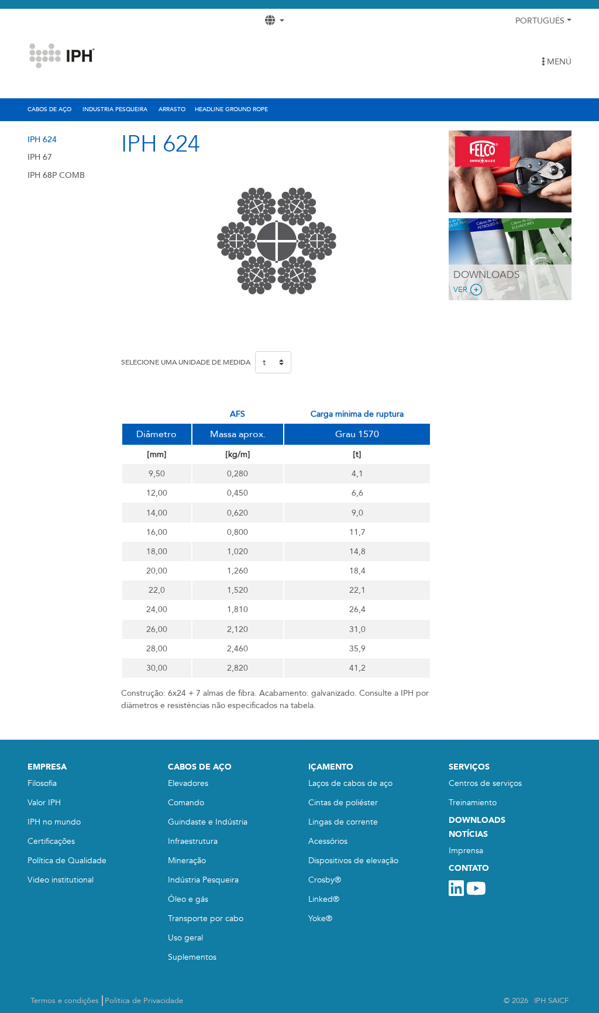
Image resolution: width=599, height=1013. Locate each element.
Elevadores (188, 783)
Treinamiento (473, 802)
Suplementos (192, 957)
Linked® (323, 899)
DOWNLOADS (477, 820)
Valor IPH (44, 802)
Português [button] (539, 20)
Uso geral (185, 937)
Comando (186, 802)
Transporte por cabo (205, 918)
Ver (460, 289)
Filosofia (42, 783)
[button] (458, 171)
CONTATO (469, 868)
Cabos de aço (200, 766)
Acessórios (327, 841)
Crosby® (324, 879)
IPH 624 (42, 139)
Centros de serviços (485, 783)
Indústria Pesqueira (203, 879)
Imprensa (466, 850)
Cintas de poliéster (343, 802)
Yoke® (320, 918)
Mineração (187, 860)
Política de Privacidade (144, 1000)
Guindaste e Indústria (207, 821)
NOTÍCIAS (468, 834)
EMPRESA (47, 766)
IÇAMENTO (330, 766)
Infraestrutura (193, 841)
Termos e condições (64, 1000)
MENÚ (558, 61)
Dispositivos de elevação (353, 860)
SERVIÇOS (469, 766)
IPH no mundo (54, 821)
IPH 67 (39, 157)
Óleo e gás (188, 899)
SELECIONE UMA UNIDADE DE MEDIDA (185, 362)
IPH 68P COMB (56, 175)
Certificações (51, 841)
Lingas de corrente (343, 821)
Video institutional (60, 879)
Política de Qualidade (66, 860)
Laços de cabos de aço (350, 783)
